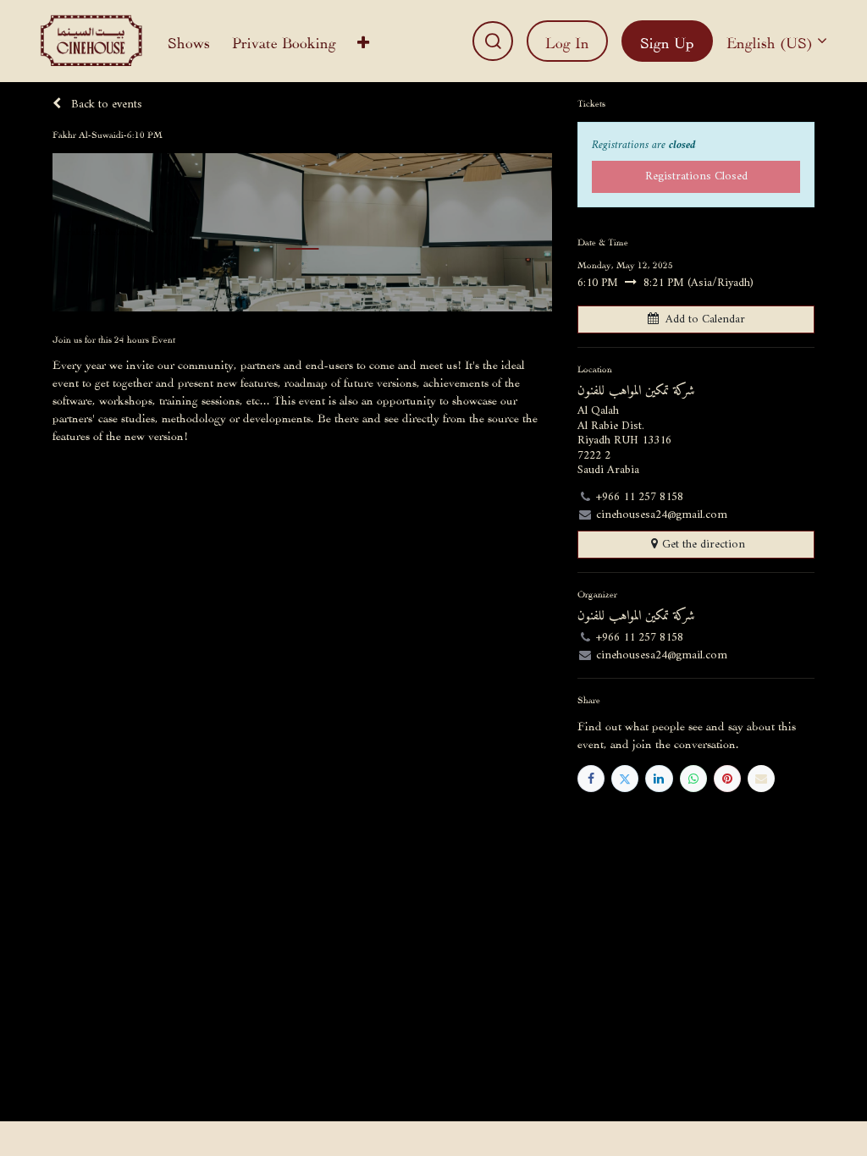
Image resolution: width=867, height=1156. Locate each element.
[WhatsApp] (693, 778)
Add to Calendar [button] (705, 319)
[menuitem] (189, 41)
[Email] (761, 778)
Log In (567, 41)
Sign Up (667, 41)
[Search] (492, 41)
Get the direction (703, 544)
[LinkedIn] (658, 778)
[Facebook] (591, 778)
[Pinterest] (727, 778)
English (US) (769, 41)
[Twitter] (624, 778)
